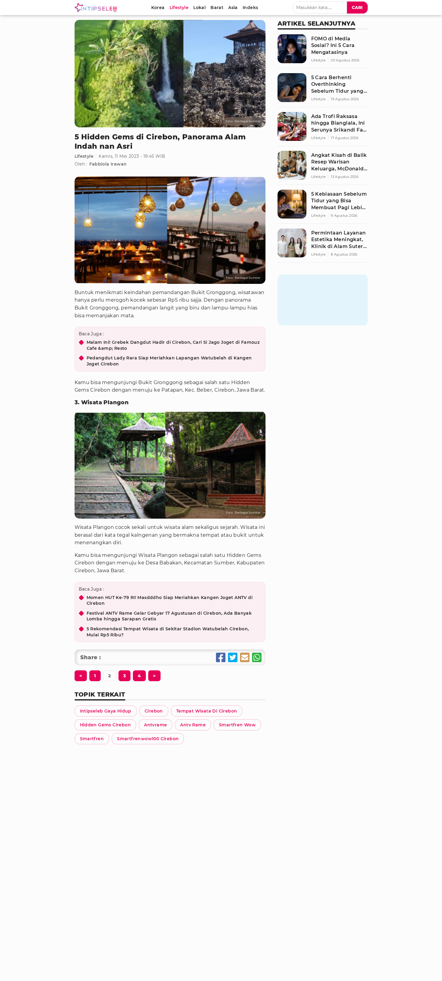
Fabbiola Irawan (108, 164)
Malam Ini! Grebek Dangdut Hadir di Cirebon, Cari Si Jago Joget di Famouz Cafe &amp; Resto (173, 345)
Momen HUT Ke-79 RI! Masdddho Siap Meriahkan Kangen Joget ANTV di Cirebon (170, 600)
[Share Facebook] (221, 657)
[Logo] (97, 7)
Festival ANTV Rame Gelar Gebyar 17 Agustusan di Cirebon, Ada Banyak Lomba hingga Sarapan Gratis (169, 616)
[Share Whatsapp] (257, 657)
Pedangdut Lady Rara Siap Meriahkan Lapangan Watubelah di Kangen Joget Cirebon (169, 361)
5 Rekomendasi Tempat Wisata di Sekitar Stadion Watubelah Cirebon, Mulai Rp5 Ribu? (168, 632)
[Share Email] (245, 657)
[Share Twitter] (233, 657)
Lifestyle (84, 156)
